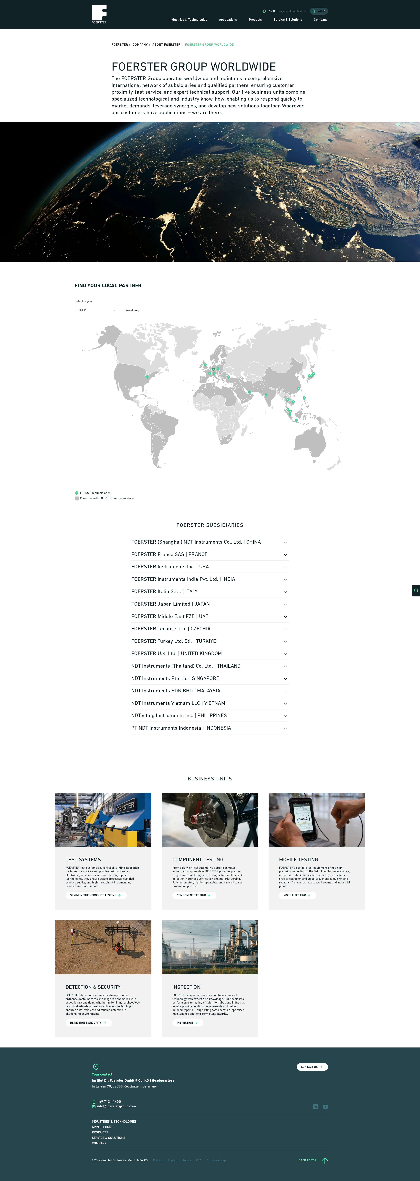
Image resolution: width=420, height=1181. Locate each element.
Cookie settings (217, 1160)
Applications (103, 1127)
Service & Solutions (108, 1138)
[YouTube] (325, 1107)
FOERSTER (120, 45)
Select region (83, 301)
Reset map (132, 310)
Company (99, 1143)
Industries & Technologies (114, 1122)
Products (100, 1132)
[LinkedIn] (315, 1106)
